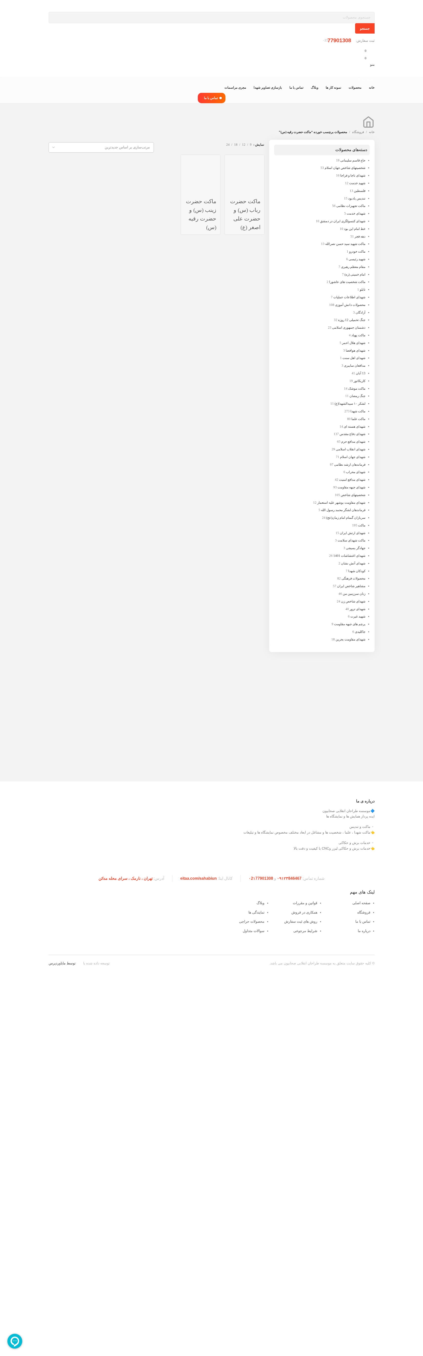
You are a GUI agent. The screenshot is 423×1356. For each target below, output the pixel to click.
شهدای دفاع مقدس (352, 434)
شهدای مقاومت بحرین (350, 639)
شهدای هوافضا (355, 350)
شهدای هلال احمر (353, 343)
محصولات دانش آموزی (350, 305)
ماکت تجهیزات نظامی (350, 206)
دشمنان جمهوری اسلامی (348, 327)
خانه (372, 132)
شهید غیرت (357, 616)
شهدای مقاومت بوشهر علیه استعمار (341, 502)
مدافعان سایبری (354, 365)
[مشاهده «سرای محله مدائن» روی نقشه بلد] (129, 917)
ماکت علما (358, 419)
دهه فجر (360, 236)
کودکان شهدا (356, 571)
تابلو (362, 289)
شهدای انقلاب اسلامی (350, 449)
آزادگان (360, 312)
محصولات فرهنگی (353, 578)
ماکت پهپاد (358, 335)
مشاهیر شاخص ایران (351, 586)
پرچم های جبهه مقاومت (349, 624)
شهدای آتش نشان (353, 563)
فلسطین (359, 191)
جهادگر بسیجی (355, 548)
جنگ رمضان (357, 396)
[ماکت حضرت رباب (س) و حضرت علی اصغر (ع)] (244, 174)
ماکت (361, 525)
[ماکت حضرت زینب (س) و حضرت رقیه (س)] (200, 174)
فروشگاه (358, 132)
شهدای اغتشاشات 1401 (349, 556)
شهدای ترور (357, 609)
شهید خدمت (357, 183)
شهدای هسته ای (354, 426)
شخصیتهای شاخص (353, 495)
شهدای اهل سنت (353, 358)
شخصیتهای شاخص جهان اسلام (345, 168)
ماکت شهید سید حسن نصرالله (345, 244)
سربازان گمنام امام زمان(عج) (345, 517)
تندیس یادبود (356, 198)
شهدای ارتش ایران (352, 533)
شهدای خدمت (356, 213)
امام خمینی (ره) (354, 274)
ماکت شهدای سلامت (351, 540)
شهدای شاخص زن (353, 601)
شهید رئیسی (357, 259)
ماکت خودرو (357, 251)
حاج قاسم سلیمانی (352, 160)
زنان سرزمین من (354, 594)
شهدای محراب (355, 472)
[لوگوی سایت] (355, 5)
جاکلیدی (360, 632)
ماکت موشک (356, 388)
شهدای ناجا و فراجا (352, 175)
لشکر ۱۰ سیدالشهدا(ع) (350, 403)
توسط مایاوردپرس (62, 963)
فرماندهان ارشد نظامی (349, 464)
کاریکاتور (359, 381)
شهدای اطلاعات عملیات (349, 297)
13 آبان (360, 373)
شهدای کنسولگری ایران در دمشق (342, 221)
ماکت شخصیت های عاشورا (347, 282)
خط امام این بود (354, 229)
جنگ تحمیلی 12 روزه (351, 320)
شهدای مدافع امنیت (352, 479)
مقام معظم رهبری (353, 267)
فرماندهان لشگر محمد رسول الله (343, 510)
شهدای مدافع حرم (353, 441)
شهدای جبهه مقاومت (351, 487)
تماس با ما (211, 98)
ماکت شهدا (357, 411)
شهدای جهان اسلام (352, 457)
